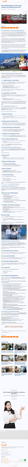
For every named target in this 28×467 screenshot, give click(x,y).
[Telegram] (11, 27)
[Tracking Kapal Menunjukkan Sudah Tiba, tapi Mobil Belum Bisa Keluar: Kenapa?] (7, 369)
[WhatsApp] (14, 27)
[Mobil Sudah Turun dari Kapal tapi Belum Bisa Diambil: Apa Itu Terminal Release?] (21, 346)
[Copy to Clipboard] (17, 27)
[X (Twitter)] (5, 27)
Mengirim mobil (3, 74)
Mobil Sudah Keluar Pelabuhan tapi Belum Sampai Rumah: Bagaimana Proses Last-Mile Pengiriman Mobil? (20, 363)
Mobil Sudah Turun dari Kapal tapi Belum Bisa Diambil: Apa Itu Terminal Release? (20, 352)
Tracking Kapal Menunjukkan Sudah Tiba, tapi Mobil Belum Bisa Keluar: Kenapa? (6, 374)
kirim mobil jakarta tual (5, 332)
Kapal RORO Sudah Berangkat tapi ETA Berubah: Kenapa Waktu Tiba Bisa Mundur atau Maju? (21, 374)
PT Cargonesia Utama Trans (16, 465)
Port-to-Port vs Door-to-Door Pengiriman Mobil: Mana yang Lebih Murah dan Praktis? (6, 363)
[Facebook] (2, 27)
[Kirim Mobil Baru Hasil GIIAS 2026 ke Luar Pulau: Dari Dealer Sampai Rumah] (7, 346)
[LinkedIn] (8, 27)
